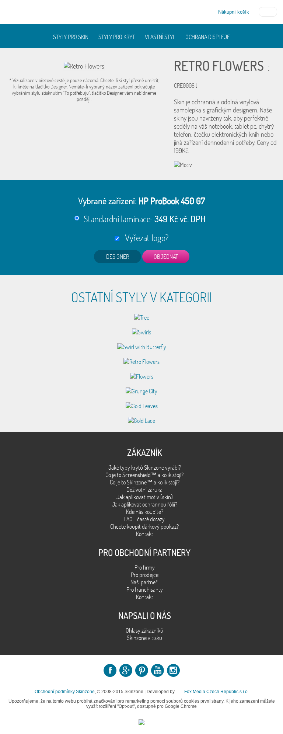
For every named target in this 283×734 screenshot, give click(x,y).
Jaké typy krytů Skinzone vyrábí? (144, 467)
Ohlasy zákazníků (144, 630)
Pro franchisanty (144, 589)
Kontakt (144, 534)
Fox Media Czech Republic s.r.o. (216, 691)
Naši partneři (144, 582)
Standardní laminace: (145, 219)
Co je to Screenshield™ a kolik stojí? (144, 475)
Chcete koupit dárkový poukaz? (144, 526)
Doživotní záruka (144, 489)
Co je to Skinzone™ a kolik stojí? (144, 482)
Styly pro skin (70, 37)
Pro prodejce (144, 574)
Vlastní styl (160, 37)
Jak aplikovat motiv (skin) (144, 497)
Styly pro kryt (116, 37)
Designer (117, 256)
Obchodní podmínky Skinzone (65, 691)
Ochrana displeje (207, 37)
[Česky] (268, 11)
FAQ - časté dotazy (144, 519)
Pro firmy (144, 567)
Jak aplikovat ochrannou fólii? (144, 504)
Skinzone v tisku (144, 637)
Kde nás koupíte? (144, 511)
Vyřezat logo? (144, 237)
